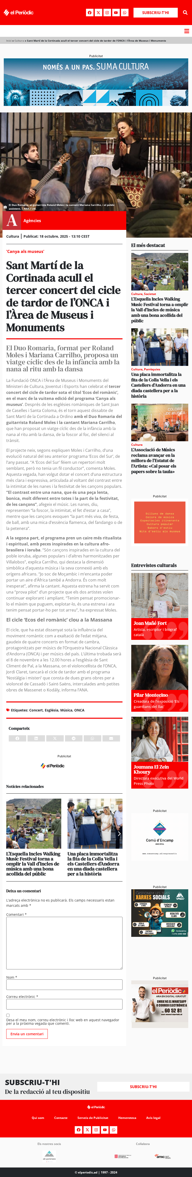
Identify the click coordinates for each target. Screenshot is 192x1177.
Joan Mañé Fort (150, 623)
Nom (11, 977)
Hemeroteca (127, 1118)
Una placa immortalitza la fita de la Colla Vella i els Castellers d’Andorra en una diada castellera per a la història (93, 863)
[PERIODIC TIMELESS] (159, 859)
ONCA (79, 710)
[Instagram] (107, 12)
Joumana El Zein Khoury (151, 769)
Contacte (61, 1118)
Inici (9, 40)
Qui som (38, 1118)
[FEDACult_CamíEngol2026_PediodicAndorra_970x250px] (96, 104)
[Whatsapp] (124, 12)
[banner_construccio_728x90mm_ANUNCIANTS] (64, 771)
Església (51, 710)
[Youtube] (116, 12)
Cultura (19, 40)
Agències (32, 220)
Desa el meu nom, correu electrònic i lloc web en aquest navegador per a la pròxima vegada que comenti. (62, 1021)
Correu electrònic (22, 996)
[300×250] (159, 544)
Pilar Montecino (151, 694)
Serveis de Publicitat (93, 1118)
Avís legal (153, 1118)
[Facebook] (90, 12)
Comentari (16, 914)
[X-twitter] (98, 12)
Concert (36, 710)
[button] (185, 13)
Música (66, 710)
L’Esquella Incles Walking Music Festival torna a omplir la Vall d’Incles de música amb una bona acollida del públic (33, 863)
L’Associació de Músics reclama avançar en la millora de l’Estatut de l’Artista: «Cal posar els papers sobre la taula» (153, 460)
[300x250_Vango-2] (159, 935)
